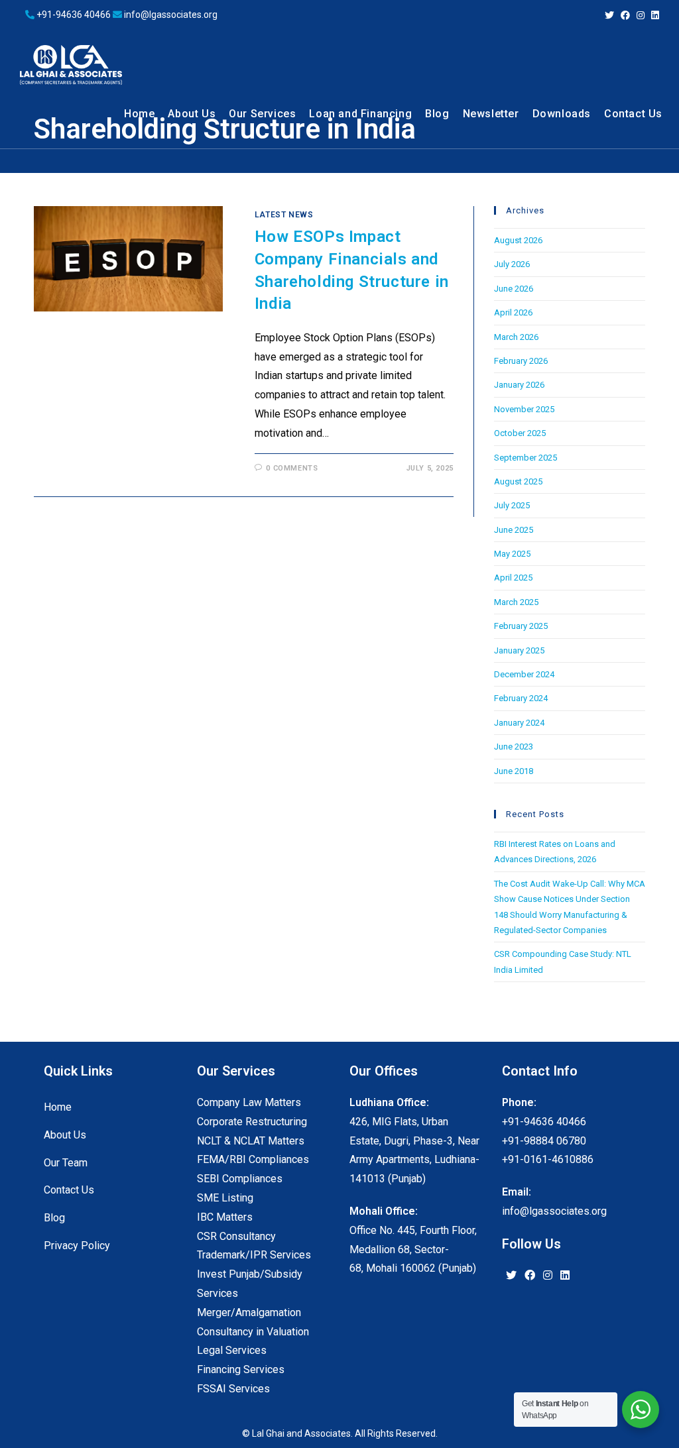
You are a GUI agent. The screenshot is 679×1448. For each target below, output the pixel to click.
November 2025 (524, 409)
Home (58, 1107)
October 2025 (520, 433)
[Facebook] (530, 1276)
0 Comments (292, 468)
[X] (511, 1276)
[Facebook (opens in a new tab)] (625, 15)
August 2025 (518, 481)
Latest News (284, 214)
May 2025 (512, 554)
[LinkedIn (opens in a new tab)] (653, 15)
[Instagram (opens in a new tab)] (640, 15)
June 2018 (513, 771)
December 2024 (524, 674)
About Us (65, 1135)
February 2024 (521, 698)
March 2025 (516, 602)
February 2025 (521, 626)
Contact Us (69, 1190)
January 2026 (519, 385)
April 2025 (513, 578)
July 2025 (512, 505)
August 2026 (518, 240)
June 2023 (513, 747)
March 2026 (516, 337)
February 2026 (521, 361)
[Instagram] (547, 1276)
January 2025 (519, 650)
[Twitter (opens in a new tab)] (609, 15)
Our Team (66, 1162)
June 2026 (513, 289)
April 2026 (513, 312)
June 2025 (513, 530)
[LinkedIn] (565, 1276)
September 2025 (525, 458)
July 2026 (512, 264)
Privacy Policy (77, 1245)
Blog (54, 1217)
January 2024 (519, 723)
